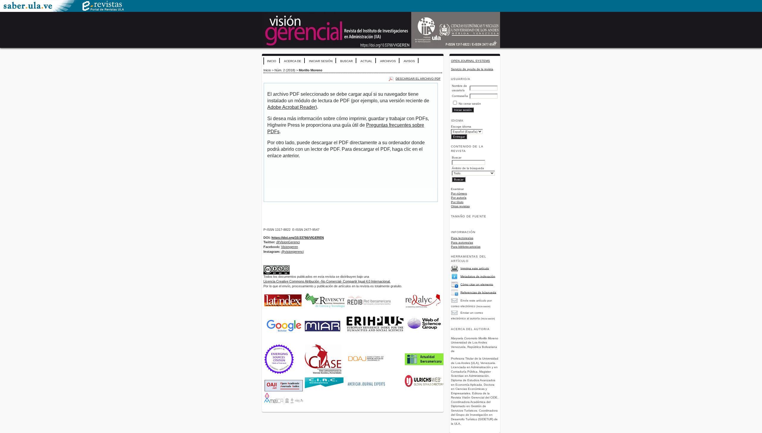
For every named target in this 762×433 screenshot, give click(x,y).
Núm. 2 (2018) (284, 70)
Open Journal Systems (470, 60)
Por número (459, 193)
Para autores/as (462, 242)
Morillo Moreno (310, 70)
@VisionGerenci (288, 242)
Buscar (346, 61)
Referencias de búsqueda (478, 292)
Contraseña (460, 96)
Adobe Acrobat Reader (291, 107)
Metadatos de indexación (477, 276)
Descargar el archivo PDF (418, 78)
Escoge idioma (461, 126)
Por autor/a (458, 197)
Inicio (271, 61)
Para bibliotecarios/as (465, 246)
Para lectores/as (462, 238)
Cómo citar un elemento (476, 284)
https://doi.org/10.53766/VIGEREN (297, 237)
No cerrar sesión (470, 103)
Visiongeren (289, 247)
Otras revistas (460, 206)
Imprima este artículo (474, 268)
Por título (457, 202)
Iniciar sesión (320, 61)
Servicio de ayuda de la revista (472, 69)
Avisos (409, 61)
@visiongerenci (292, 251)
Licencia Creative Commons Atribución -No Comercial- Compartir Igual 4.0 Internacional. (327, 281)
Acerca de (292, 61)
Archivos (388, 61)
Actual (366, 61)
